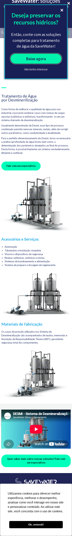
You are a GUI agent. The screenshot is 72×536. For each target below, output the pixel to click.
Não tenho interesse (36, 69)
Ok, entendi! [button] (36, 524)
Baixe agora (36, 58)
